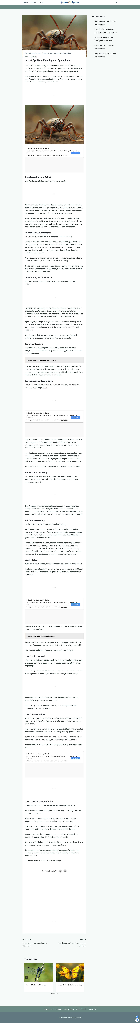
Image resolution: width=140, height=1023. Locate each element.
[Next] (82, 977)
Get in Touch (81, 1009)
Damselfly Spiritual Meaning (36, 985)
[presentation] (38, 972)
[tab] (51, 993)
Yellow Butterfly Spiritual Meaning (70, 985)
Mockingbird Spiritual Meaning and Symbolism (72, 943)
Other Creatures (31, 57)
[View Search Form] (116, 2)
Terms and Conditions (52, 1009)
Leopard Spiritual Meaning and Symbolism (34, 943)
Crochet (41, 2)
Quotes (33, 2)
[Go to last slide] (26, 977)
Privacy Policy (69, 1009)
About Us (92, 1009)
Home (25, 2)
